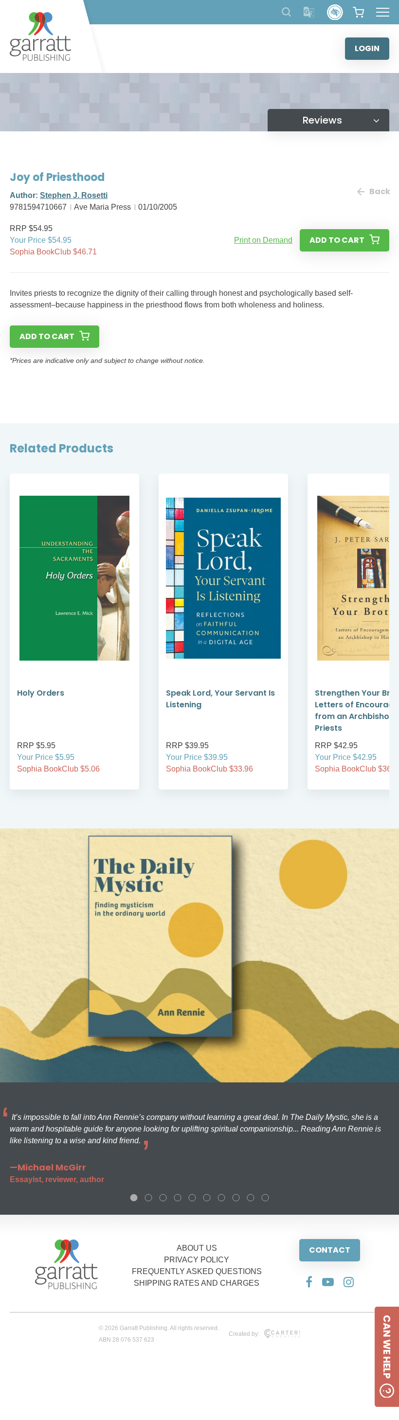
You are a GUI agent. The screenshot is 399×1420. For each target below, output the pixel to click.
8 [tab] (236, 1198)
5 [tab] (192, 1198)
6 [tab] (207, 1198)
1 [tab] (134, 1198)
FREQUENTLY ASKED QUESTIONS (197, 1271)
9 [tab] (250, 1198)
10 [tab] (265, 1198)
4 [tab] (177, 1198)
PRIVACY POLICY (196, 1260)
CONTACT (329, 1250)
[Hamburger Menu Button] (382, 12)
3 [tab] (163, 1198)
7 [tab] (221, 1198)
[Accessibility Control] (335, 12)
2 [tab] (148, 1198)
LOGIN (367, 48)
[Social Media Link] (309, 1282)
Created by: (244, 1333)
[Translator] (309, 12)
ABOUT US (197, 1248)
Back (379, 191)
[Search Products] (286, 12)
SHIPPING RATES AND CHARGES (196, 1283)
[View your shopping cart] (358, 12)
